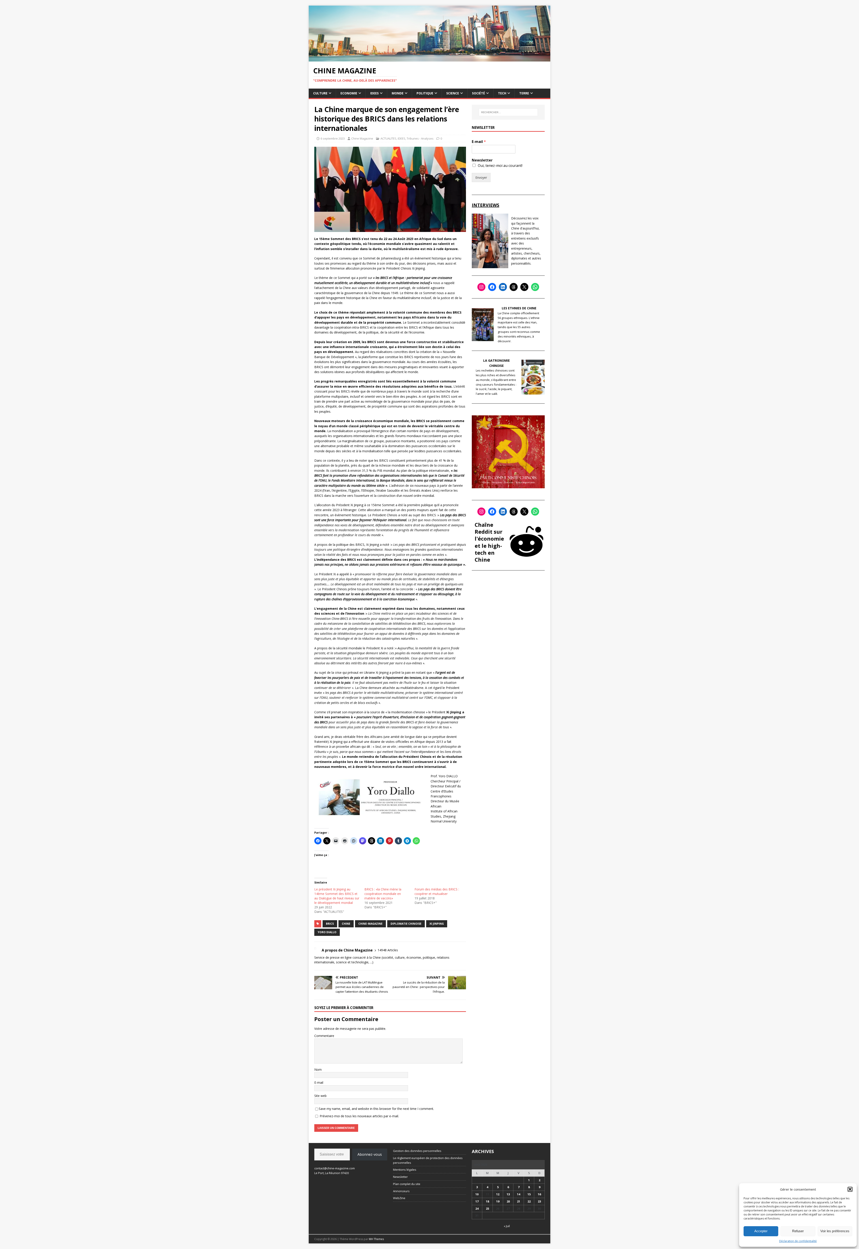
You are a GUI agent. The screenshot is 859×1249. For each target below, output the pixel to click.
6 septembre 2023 (333, 138)
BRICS (330, 924)
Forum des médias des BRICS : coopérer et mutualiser (437, 891)
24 (476, 1209)
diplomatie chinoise (406, 924)
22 (529, 1201)
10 (476, 1194)
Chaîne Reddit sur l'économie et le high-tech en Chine (489, 542)
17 (476, 1201)
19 (497, 1201)
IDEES (374, 93)
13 (508, 1194)
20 (508, 1201)
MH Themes (376, 1239)
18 (487, 1201)
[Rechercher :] (508, 112)
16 (539, 1194)
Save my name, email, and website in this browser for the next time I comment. (376, 1109)
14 (518, 1194)
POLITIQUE (425, 93)
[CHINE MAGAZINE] (429, 59)
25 (487, 1209)
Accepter (761, 1231)
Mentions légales (404, 1170)
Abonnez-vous (369, 1154)
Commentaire (324, 1036)
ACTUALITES (388, 138)
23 (539, 1201)
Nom (318, 1069)
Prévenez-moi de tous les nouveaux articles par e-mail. (359, 1116)
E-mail (318, 1082)
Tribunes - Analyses (420, 138)
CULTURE (320, 93)
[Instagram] (481, 287)
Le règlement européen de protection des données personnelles (428, 1160)
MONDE (398, 93)
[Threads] (514, 287)
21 (518, 1201)
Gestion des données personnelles (417, 1151)
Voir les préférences (834, 1231)
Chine (346, 924)
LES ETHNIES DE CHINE (519, 308)
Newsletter (482, 160)
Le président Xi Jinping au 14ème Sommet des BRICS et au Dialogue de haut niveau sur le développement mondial (336, 896)
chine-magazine (370, 924)
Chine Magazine (362, 138)
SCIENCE (452, 93)
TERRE (524, 93)
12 (497, 1194)
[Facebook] (492, 287)
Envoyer (481, 177)
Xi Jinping (437, 924)
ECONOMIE (348, 93)
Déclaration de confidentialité (798, 1241)
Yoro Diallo (327, 932)
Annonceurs (401, 1191)
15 (529, 1194)
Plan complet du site (406, 1184)
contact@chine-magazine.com (334, 1168)
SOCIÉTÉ (478, 93)
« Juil (507, 1226)
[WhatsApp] (535, 287)
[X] (524, 287)
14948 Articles (388, 950)
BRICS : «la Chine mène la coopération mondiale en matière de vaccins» (382, 893)
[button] (850, 1189)
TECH (502, 93)
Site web (320, 1096)
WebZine (399, 1198)
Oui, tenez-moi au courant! (500, 165)
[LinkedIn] (503, 287)
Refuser (798, 1231)
